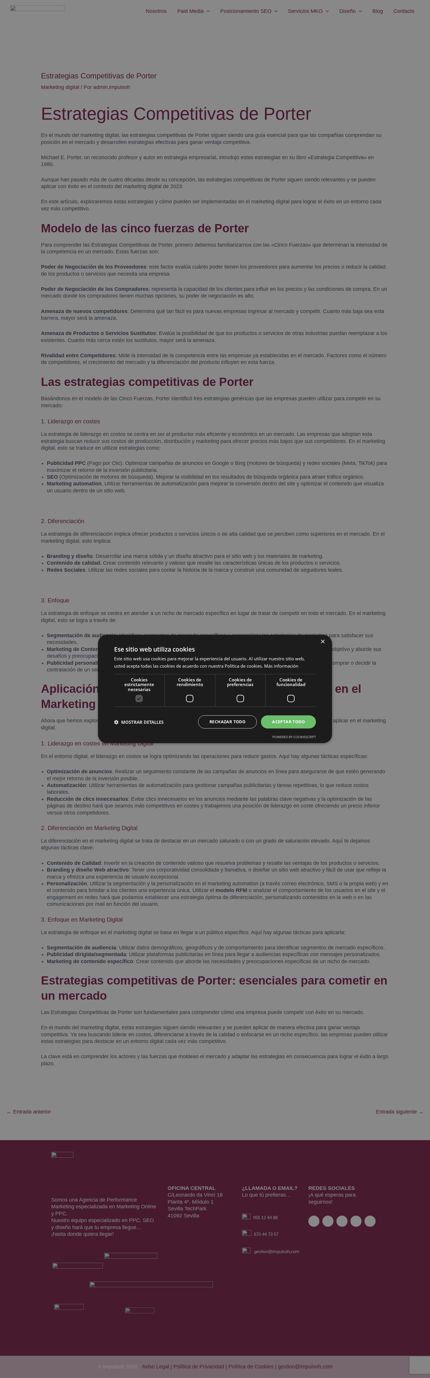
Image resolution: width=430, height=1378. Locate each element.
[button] (139, 722)
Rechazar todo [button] (227, 721)
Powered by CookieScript (294, 737)
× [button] (322, 642)
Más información (281, 666)
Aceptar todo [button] (288, 721)
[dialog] (215, 689)
